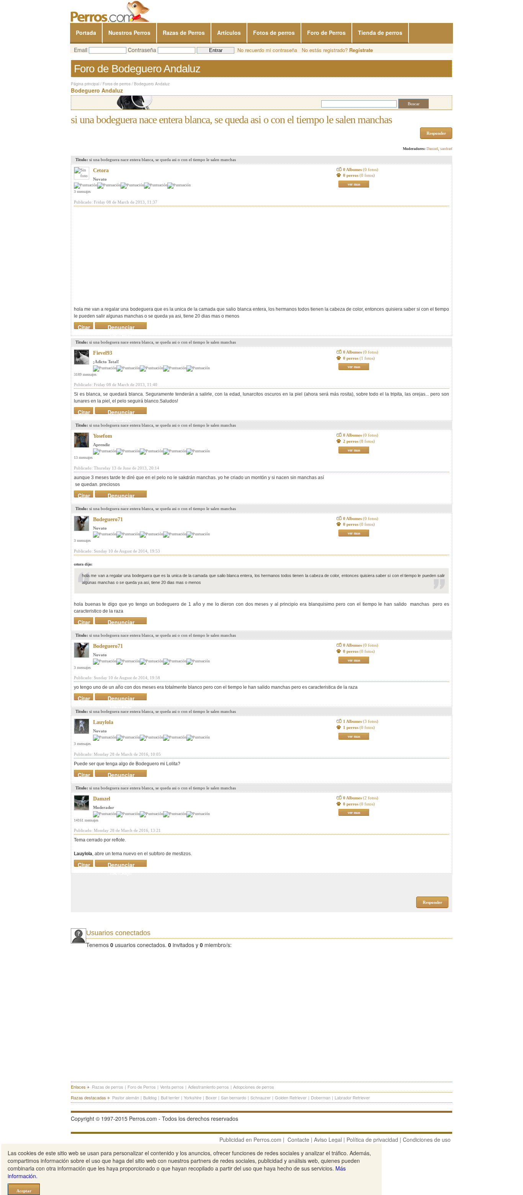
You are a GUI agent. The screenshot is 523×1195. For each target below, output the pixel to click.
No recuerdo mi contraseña (267, 50)
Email (80, 50)
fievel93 (102, 353)
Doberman (320, 1097)
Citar (84, 325)
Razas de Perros (184, 32)
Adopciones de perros (253, 1087)
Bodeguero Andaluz (152, 83)
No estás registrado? (337, 50)
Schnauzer (260, 1097)
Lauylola (103, 722)
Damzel (432, 149)
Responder (436, 133)
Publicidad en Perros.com (250, 1139)
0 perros (359, 175)
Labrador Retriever (352, 1097)
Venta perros (172, 1087)
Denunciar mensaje (121, 325)
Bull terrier (170, 1097)
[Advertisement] (131, 256)
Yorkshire (192, 1097)
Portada (86, 32)
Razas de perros (107, 1087)
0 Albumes (360, 169)
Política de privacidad (372, 1139)
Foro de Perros (326, 32)
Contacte (298, 1139)
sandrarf (446, 149)
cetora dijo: (83, 564)
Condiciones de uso (427, 1139)
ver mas (354, 184)
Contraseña (142, 50)
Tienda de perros (380, 32)
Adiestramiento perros (208, 1087)
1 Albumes (360, 721)
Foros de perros (117, 83)
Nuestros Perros (129, 32)
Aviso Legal (328, 1139)
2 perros (359, 441)
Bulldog (150, 1097)
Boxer (211, 1097)
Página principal (85, 83)
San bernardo (233, 1097)
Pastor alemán (125, 1097)
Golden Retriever (291, 1097)
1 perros (359, 727)
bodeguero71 (108, 519)
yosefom (102, 436)
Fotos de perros (274, 32)
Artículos (229, 32)
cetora (101, 170)
